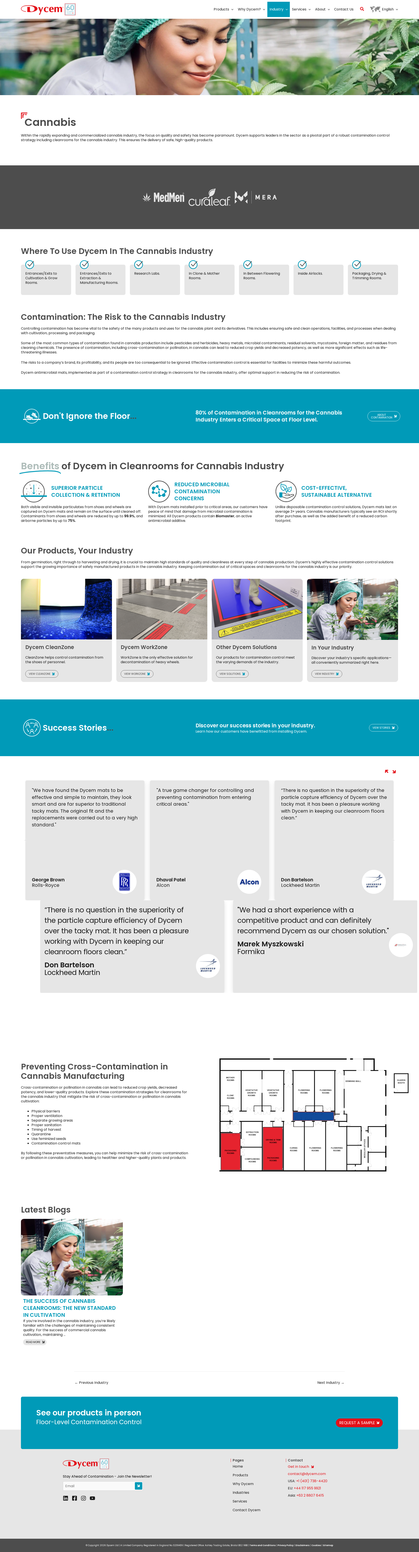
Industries (241, 1492)
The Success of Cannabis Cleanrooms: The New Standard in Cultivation (69, 1308)
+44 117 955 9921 (307, 1488)
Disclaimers (302, 1545)
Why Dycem (243, 1483)
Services (240, 1501)
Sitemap (328, 1545)
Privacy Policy (286, 1545)
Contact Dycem (246, 1510)
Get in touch (298, 1466)
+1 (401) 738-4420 (311, 1480)
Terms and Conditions (262, 1545)
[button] (231, 9)
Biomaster (225, 516)
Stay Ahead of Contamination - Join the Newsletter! (107, 1476)
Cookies (316, 1545)
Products (240, 1475)
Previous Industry (91, 1382)
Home (238, 1466)
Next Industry (330, 1382)
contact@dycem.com (307, 1473)
